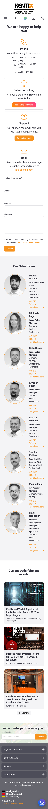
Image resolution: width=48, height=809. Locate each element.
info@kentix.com (24, 169)
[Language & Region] (24, 18)
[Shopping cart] (43, 18)
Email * (7, 191)
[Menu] (5, 19)
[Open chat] (42, 803)
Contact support (24, 138)
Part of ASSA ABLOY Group (12, 804)
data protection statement (29, 242)
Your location (6, 732)
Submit (10, 249)
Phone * (7, 203)
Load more (24, 713)
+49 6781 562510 (24, 72)
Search (41, 737)
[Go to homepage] (24, 8)
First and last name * (13, 178)
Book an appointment (24, 105)
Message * (8, 214)
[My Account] (33, 18)
